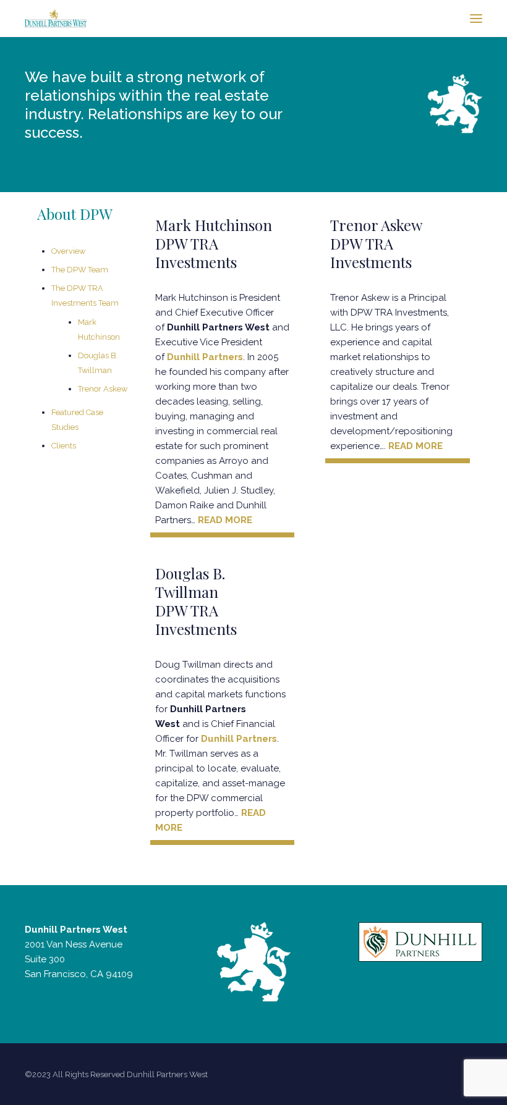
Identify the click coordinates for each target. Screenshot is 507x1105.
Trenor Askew (102, 388)
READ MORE (225, 520)
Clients (63, 445)
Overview (68, 251)
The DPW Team (79, 269)
